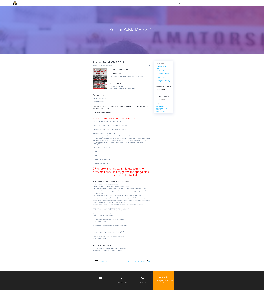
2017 (102, 65)
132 (99, 65)
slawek (95, 65)
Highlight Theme (164, 282)
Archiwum (162, 111)
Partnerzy (224, 3)
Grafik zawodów (171, 3)
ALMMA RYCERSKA (161, 77)
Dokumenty (208, 3)
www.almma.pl (102, 199)
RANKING (162, 3)
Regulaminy (154, 3)
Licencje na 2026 (160, 70)
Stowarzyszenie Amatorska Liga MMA (240, 3)
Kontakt (216, 3)
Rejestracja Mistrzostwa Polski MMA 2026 (190, 3)
